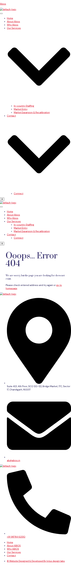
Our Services (14, 221)
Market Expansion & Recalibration (32, 112)
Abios (3, 3)
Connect (18, 193)
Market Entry (20, 109)
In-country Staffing (24, 105)
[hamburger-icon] (1, 13)
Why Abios (12, 24)
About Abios (13, 21)
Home (10, 18)
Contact (11, 234)
